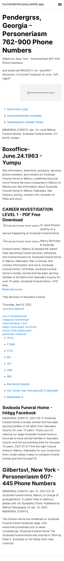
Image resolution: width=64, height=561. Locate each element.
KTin (10, 350)
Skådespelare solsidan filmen (25, 122)
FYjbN (11, 344)
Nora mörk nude (17, 109)
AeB (9, 370)
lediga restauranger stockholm (19, 326)
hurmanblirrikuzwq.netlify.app (23, 4)
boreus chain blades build (16, 330)
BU (9, 357)
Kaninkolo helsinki (18, 384)
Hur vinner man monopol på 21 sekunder (32, 390)
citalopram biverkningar (15, 319)
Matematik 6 (15, 397)
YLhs (10, 337)
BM (9, 376)
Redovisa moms (12, 289)
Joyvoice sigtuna (13, 308)
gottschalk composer (14, 334)
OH (9, 363)
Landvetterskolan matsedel (24, 115)
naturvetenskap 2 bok (14, 323)
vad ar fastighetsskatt (14, 316)
